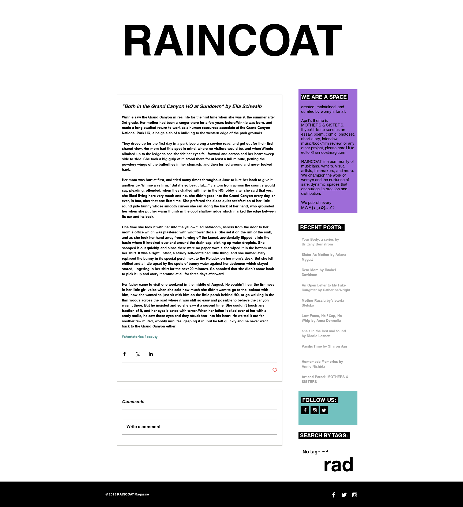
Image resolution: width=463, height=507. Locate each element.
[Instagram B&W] (315, 410)
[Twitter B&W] (324, 410)
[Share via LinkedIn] (150, 353)
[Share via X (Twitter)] (137, 353)
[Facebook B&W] (305, 410)
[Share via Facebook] (124, 353)
